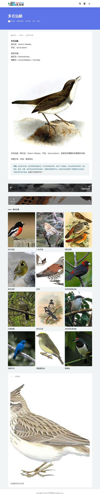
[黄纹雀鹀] (21, 269)
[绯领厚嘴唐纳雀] (78, 269)
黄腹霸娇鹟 (40, 368)
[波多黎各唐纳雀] (78, 309)
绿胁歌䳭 (68, 249)
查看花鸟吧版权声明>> (35, 172)
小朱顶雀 (39, 249)
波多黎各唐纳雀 (71, 329)
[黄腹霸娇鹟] (50, 348)
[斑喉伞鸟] (21, 348)
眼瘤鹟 (67, 368)
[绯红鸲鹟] (21, 229)
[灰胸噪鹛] (21, 309)
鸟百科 (21, 35)
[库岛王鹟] (50, 309)
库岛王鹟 (39, 329)
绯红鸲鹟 (11, 249)
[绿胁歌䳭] (78, 229)
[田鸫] (50, 269)
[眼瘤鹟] (78, 348)
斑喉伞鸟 (11, 368)
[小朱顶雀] (50, 229)
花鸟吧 (13, 21)
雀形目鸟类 (20, 21)
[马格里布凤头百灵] (50, 431)
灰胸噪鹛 (11, 329)
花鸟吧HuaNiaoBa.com (55, 493)
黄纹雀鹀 (11, 289)
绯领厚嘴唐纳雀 (71, 289)
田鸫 (38, 289)
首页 (14, 35)
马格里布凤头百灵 (17, 484)
